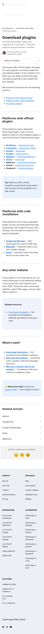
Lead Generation (8, 494)
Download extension (26, 156)
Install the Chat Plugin (25, 28)
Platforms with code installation (20, 100)
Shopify (9, 151)
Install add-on (22, 154)
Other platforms (8, 551)
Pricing (5, 499)
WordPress (11, 145)
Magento (10, 156)
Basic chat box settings (17, 358)
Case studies (30, 485)
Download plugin (26, 145)
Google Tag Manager (15, 241)
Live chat (5, 485)
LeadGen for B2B (8, 584)
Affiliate (28, 499)
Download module (27, 148)
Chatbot (5, 490)
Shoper (9, 159)
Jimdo (8, 252)
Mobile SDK (6, 555)
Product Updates (31, 490)
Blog (27, 481)
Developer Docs (31, 494)
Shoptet (9, 154)
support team (11, 389)
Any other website (14, 103)
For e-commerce (8, 603)
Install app (20, 151)
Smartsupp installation (18, 312)
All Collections (7, 28)
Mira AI (5, 481)
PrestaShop (11, 148)
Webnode (10, 246)
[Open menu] (39, 4)
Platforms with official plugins (19, 98)
